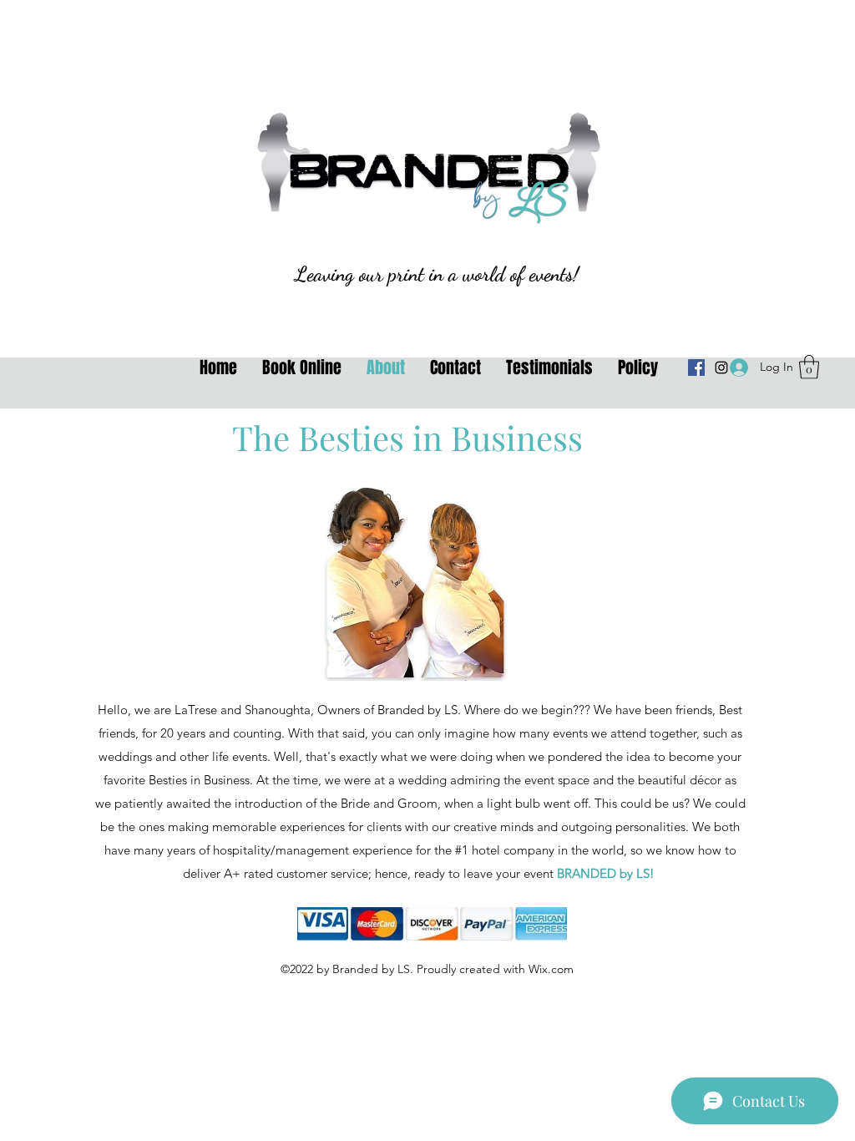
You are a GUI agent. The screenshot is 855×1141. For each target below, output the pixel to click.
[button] (809, 367)
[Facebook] (696, 367)
